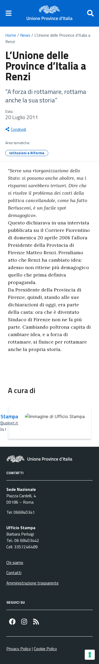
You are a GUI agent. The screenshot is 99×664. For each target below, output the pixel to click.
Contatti (13, 572)
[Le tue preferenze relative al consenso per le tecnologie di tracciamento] (90, 655)
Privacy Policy (18, 648)
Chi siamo (14, 562)
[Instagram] (24, 622)
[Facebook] (12, 622)
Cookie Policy (45, 648)
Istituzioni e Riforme (26, 153)
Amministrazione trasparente (32, 583)
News (25, 35)
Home (10, 35)
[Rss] (36, 622)
